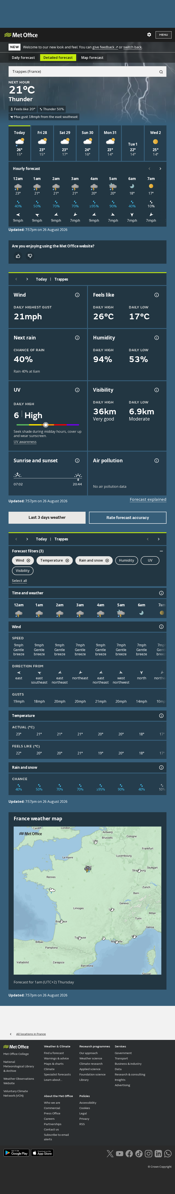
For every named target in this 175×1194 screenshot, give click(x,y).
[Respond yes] (18, 256)
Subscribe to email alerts (56, 1137)
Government (123, 1053)
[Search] (159, 71)
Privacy (84, 1119)
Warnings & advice (56, 1058)
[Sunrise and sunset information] (77, 460)
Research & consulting (130, 1074)
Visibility (23, 570)
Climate (49, 1069)
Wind (18, 561)
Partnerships (52, 1124)
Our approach (88, 1053)
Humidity (126, 560)
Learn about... (53, 1080)
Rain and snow (89, 561)
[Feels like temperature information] (156, 295)
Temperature (49, 561)
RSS (82, 1124)
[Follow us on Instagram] (148, 1153)
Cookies (84, 1108)
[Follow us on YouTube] (119, 1153)
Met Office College (16, 1054)
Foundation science (92, 1074)
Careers (49, 1119)
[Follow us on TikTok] (139, 1153)
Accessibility (87, 1103)
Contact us (51, 1129)
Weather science (90, 1058)
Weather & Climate (57, 1046)
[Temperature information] (161, 716)
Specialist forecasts (57, 1074)
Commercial (52, 1108)
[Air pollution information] (156, 460)
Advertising (122, 1085)
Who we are (52, 1103)
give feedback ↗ (105, 47)
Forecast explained (148, 499)
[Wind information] (161, 627)
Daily (23, 57)
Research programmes (94, 1046)
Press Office (52, 1113)
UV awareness (25, 441)
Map (92, 57)
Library (84, 1080)
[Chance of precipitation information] (77, 338)
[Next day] (27, 279)
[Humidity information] (156, 338)
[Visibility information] (156, 390)
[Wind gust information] (77, 295)
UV (150, 560)
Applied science (90, 1069)
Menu (163, 35)
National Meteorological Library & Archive (18, 1066)
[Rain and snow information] (161, 767)
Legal (83, 1113)
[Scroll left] (149, 168)
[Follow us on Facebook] (129, 1153)
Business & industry (128, 1064)
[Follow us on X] (110, 1153)
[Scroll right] (160, 168)
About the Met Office (58, 1096)
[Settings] (149, 34)
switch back (132, 47)
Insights (120, 1080)
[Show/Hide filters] (161, 551)
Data (118, 1069)
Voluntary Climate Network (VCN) (15, 1093)
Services (120, 1046)
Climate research (91, 1064)
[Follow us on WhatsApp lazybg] (168, 1153)
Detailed (58, 57)
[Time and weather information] (161, 593)
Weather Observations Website (18, 1081)
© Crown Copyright (160, 1167)
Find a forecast (54, 1053)
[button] (95, 842)
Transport (121, 1058)
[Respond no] (30, 256)
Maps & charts (54, 1064)
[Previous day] (16, 279)
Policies (84, 1096)
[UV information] (77, 390)
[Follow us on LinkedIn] (158, 1153)
